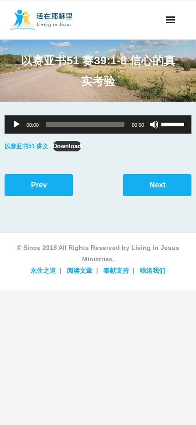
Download (67, 146)
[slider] (174, 123)
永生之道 (43, 270)
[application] (98, 124)
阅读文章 (80, 270)
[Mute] (154, 124)
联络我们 (152, 270)
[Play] (16, 124)
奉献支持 (116, 270)
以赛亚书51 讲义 (26, 146)
